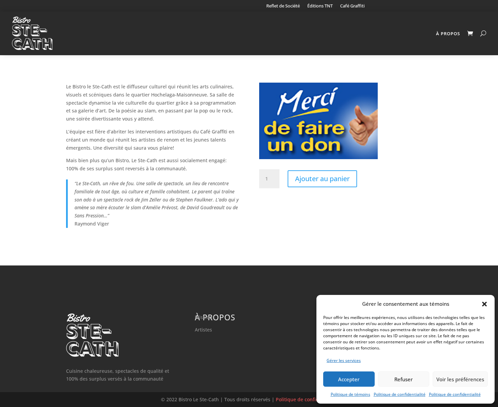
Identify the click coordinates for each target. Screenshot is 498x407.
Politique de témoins (350, 394)
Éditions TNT (320, 6)
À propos (448, 33)
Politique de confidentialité (400, 394)
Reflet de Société (283, 6)
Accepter (348, 379)
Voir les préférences (460, 379)
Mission (203, 317)
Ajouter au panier (322, 178)
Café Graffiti (352, 6)
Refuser (403, 379)
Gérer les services (344, 360)
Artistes (203, 329)
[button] (484, 304)
